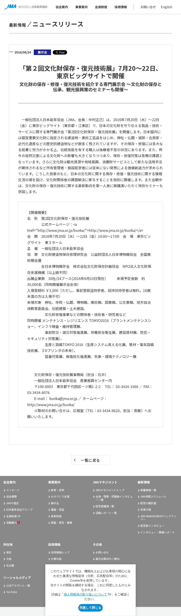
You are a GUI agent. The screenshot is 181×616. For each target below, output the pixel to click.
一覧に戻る (90, 460)
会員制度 (101, 7)
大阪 (8, 559)
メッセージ (12, 490)
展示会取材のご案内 (107, 559)
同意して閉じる (90, 607)
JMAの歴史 (12, 503)
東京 (8, 552)
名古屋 (10, 565)
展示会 (55, 503)
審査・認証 (57, 509)
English (166, 7)
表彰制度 (56, 516)
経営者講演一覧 (105, 506)
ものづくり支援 (60, 496)
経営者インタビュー (152, 525)
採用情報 (121, 7)
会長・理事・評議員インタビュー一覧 (114, 497)
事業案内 (81, 7)
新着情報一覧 (148, 490)
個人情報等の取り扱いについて (85, 594)
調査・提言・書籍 (61, 522)
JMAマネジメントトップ (110, 490)
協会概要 (11, 496)
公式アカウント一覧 (18, 585)
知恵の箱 (145, 509)
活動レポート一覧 (106, 513)
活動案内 (11, 522)
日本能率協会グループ (19, 509)
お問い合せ (148, 7)
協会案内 (62, 7)
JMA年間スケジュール (153, 496)
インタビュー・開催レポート (157, 532)
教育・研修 (57, 490)
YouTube (11, 592)
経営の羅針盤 (148, 503)
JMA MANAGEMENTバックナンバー (158, 517)
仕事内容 (56, 559)
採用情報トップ (60, 552)
